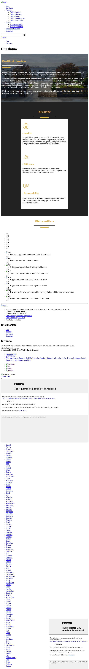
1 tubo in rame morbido (21, 360)
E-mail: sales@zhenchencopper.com (19, 316)
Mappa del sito (11, 354)
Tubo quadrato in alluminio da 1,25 (18, 358)
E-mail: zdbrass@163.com (15, 318)
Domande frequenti (13, 29)
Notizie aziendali (16, 25)
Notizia (8, 23)
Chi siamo (9, 8)
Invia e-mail (5, 376)
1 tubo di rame (67, 358)
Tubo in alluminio (16, 20)
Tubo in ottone (15, 12)
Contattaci (9, 31)
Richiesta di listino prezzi (10, 348)
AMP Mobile (10, 356)
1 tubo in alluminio (39, 358)
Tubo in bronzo (15, 14)
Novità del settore (16, 27)
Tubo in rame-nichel (17, 18)
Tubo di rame (15, 16)
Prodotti (8, 10)
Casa (7, 6)
